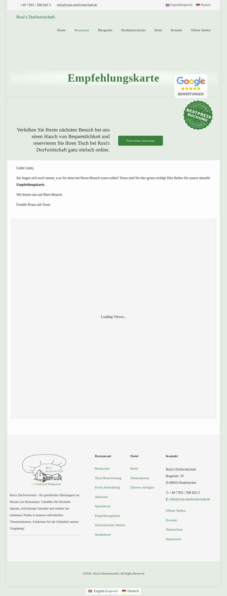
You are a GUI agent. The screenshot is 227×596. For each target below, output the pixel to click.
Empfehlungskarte (107, 516)
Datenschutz (174, 529)
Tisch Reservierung (108, 478)
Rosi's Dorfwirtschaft (35, 16)
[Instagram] (51, 539)
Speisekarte (103, 506)
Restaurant (102, 468)
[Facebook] (39, 539)
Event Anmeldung (107, 487)
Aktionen (101, 497)
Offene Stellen (176, 510)
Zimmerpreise (139, 478)
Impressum (173, 539)
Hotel (134, 468)
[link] (191, 86)
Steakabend (103, 534)
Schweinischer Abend (110, 525)
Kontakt (171, 520)
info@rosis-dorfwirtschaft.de (77, 5)
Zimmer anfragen (142, 487)
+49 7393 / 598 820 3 (35, 5)
